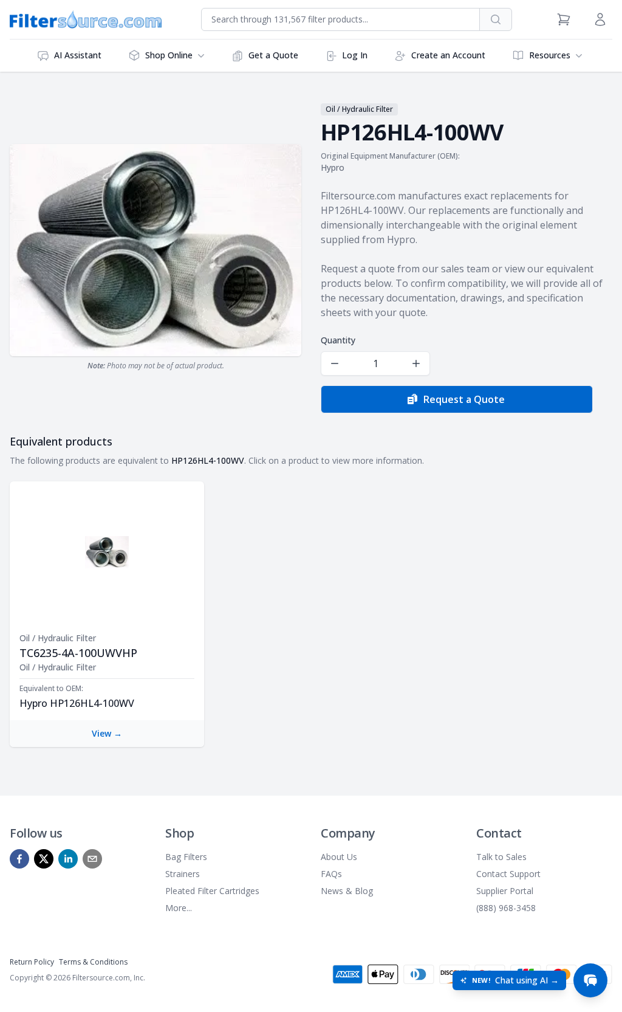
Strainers (182, 873)
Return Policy (32, 962)
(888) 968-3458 (506, 908)
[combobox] (340, 19)
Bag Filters (186, 856)
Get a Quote (273, 55)
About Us (339, 856)
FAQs (331, 873)
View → (107, 733)
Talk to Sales (501, 856)
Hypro (332, 167)
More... (178, 908)
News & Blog (347, 891)
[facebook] (19, 859)
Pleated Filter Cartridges (212, 891)
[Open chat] (590, 980)
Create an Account (448, 55)
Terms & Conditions (93, 962)
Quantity (338, 340)
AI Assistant (77, 55)
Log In (354, 55)
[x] (43, 859)
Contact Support (508, 873)
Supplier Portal (504, 891)
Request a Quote (464, 399)
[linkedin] (68, 859)
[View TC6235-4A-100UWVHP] (107, 552)
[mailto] (92, 859)
